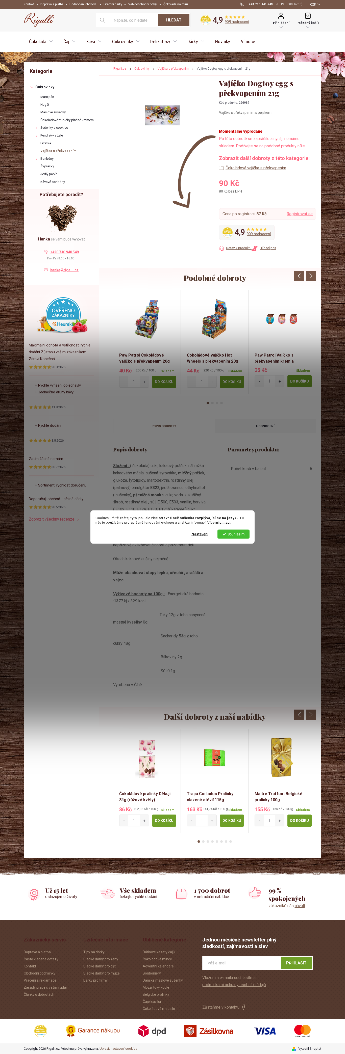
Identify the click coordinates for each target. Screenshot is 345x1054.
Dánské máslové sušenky (163, 980)
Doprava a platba (51, 4)
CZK (313, 4)
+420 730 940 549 (64, 252)
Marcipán (47, 97)
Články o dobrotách (39, 994)
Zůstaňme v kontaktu (220, 1007)
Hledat (174, 20)
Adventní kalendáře (158, 966)
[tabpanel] (147, 342)
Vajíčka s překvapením (58, 151)
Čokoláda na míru (175, 4)
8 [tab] (230, 841)
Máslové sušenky (53, 112)
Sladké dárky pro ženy (100, 959)
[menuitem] (41, 42)
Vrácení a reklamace (40, 980)
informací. (223, 522)
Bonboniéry (152, 973)
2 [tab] (212, 403)
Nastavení (199, 534)
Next (311, 276)
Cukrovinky (44, 87)
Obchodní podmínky (39, 973)
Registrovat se (300, 213)
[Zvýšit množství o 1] (144, 381)
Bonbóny (47, 158)
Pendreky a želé (51, 135)
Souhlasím (236, 534)
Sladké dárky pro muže (101, 973)
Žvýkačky (47, 166)
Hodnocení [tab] (265, 426)
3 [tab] (217, 403)
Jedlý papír (48, 174)
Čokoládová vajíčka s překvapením (256, 168)
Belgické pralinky (156, 994)
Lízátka (45, 143)
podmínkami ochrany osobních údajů (234, 984)
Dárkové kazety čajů (159, 952)
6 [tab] (221, 841)
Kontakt (29, 4)
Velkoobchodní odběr (142, 4)
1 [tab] (208, 403)
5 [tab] (217, 841)
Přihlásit (296, 963)
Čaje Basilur (152, 1001)
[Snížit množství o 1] (123, 381)
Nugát (44, 104)
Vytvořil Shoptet (309, 1048)
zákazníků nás (286, 905)
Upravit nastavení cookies (118, 1048)
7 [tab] (226, 841)
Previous (299, 276)
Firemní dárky (113, 4)
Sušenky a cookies (54, 127)
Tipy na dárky (94, 952)
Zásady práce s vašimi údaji (45, 987)
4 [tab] (221, 403)
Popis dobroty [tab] (164, 426)
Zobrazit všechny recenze (52, 519)
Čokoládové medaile (159, 1009)
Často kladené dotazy (41, 959)
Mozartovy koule (156, 987)
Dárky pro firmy (95, 980)
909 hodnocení (237, 22)
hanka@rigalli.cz (64, 270)
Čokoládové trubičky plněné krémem (67, 120)
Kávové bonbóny (52, 182)
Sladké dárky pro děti (99, 966)
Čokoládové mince (157, 959)
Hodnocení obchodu (83, 4)
